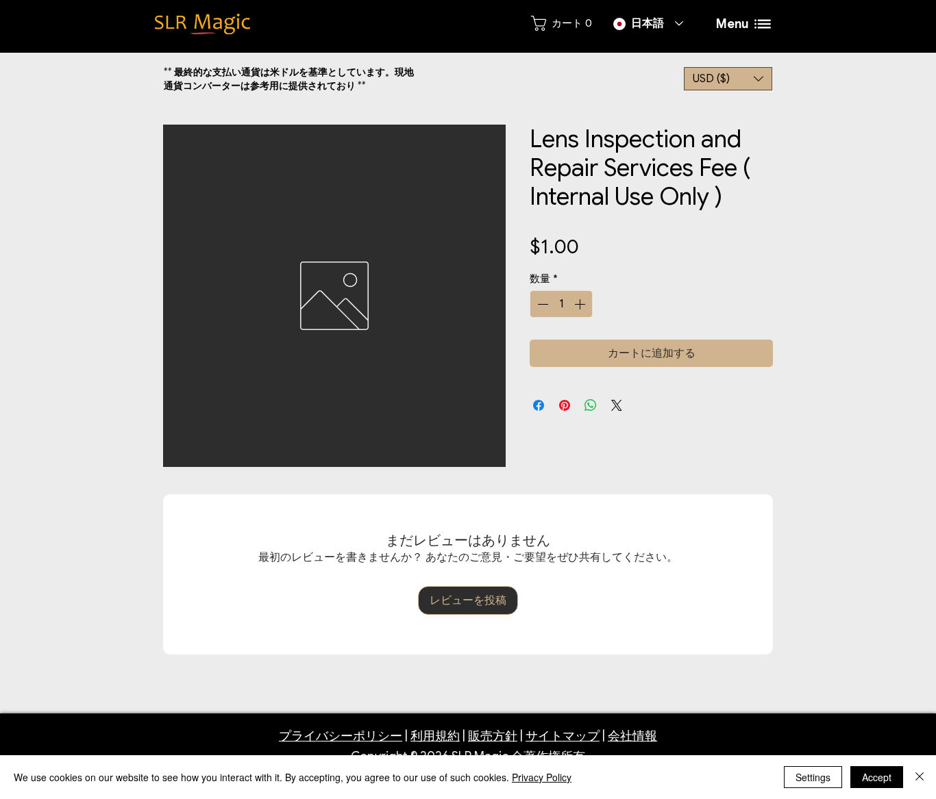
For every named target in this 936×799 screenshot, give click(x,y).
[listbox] (728, 78)
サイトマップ (563, 736)
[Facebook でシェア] (538, 405)
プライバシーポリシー (340, 736)
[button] (728, 78)
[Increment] (581, 304)
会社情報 (632, 736)
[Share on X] (616, 405)
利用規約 (435, 736)
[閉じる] (919, 777)
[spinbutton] (561, 304)
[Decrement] (541, 304)
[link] (561, 23)
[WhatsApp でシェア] (590, 405)
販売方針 (492, 736)
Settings (813, 777)
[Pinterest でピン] (564, 405)
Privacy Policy (541, 777)
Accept (876, 777)
